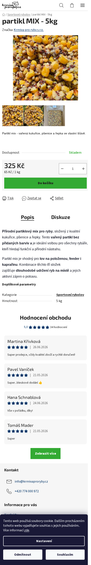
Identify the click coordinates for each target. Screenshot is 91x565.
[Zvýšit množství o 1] (83, 168)
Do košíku (45, 183)
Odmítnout (22, 554)
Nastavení (44, 541)
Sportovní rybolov (70, 294)
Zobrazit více (45, 453)
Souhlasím (65, 554)
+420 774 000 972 (27, 491)
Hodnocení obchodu (45, 317)
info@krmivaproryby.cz (31, 481)
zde (26, 530)
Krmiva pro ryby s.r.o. (29, 30)
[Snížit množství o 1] (62, 168)
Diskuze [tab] (60, 217)
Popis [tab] (27, 217)
